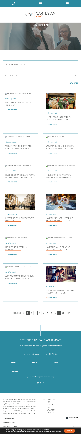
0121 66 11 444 (33, 354)
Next (68, 313)
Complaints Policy (10, 426)
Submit (40, 383)
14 (63, 313)
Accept (69, 431)
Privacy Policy (9, 418)
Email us (53, 354)
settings (58, 432)
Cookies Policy (9, 422)
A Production (71, 418)
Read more (12, 110)
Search (74, 83)
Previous (17, 313)
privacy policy (50, 377)
